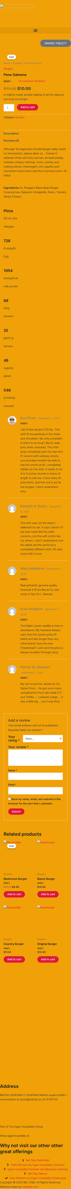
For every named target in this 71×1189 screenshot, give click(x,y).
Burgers (17, 63)
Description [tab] (11, 133)
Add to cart (28, 107)
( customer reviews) (32, 81)
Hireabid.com (30, 1186)
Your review (18, 747)
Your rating (14, 738)
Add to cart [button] (14, 894)
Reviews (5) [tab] (11, 140)
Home (7, 63)
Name (12, 770)
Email (12, 784)
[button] (35, 30)
